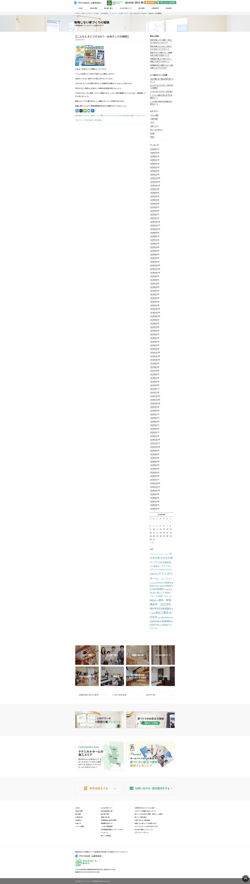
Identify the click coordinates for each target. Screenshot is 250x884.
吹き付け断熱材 (164, 582)
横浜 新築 (164, 600)
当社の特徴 (93, 8)
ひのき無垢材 (164, 562)
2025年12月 (154, 178)
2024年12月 (154, 222)
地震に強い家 (105, 817)
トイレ (97, 115)
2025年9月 (153, 189)
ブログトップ (80, 120)
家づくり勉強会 (106, 836)
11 (157, 529)
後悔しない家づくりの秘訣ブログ (146, 823)
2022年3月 (153, 342)
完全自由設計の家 (106, 811)
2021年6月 (153, 374)
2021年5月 (153, 378)
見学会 (152, 137)
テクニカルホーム (110, 115)
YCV (151, 554)
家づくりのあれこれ (156, 130)
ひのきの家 (121, 115)
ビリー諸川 (161, 579)
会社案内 (169, 8)
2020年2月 (153, 432)
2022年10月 (154, 316)
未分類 (152, 133)
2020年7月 (153, 414)
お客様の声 (155, 8)
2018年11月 (154, 487)
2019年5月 (153, 465)
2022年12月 (154, 309)
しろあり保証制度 (106, 826)
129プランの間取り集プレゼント (145, 811)
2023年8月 (153, 280)
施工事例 (141, 8)
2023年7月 (153, 283)
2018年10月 (154, 490)
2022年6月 (153, 331)
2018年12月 (154, 483)
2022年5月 (153, 334)
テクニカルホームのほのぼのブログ (146, 826)
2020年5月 (153, 421)
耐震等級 (166, 621)
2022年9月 (153, 320)
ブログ (86, 115)
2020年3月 (153, 429)
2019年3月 (153, 472)
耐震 (171, 618)
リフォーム (104, 832)
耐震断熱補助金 (155, 621)
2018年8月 (153, 498)
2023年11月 (154, 269)
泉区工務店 (130, 115)
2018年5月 (153, 509)
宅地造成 (166, 589)
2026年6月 (153, 156)
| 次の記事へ (98, 120)
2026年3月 (153, 167)
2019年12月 (154, 440)
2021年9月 (153, 363)
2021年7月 (153, 371)
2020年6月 (153, 418)
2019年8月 (153, 454)
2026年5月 (153, 160)
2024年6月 (153, 243)
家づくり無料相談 (140, 817)
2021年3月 (153, 385)
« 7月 (151, 542)
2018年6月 (153, 505)
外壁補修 (159, 589)
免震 (153, 583)
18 (157, 532)
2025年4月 (153, 207)
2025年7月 (153, 196)
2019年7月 (153, 458)
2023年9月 (153, 276)
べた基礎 (153, 566)
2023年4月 (153, 294)
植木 (157, 600)
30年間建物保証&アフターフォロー (112, 829)
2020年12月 (154, 396)
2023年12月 (154, 265)
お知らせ (78, 823)
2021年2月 (153, 389)
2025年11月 (154, 182)
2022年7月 (153, 327)
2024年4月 (153, 251)
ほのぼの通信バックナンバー (144, 829)
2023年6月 (153, 287)
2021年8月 (153, 367)
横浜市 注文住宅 (160, 604)
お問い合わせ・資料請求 (142, 820)
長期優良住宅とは (106, 823)
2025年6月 (153, 200)
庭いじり (161, 592)
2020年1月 (153, 436)
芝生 (160, 625)
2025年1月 (153, 218)
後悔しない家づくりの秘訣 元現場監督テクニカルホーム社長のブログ (104, 13)
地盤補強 (161, 586)
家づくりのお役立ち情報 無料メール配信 (148, 814)
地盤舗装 (157, 586)
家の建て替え (108, 8)
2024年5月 (153, 247)
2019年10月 (154, 447)
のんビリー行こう (164, 554)
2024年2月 (153, 258)
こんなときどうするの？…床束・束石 (161, 91)
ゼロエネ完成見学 (160, 570)
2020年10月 (154, 403)
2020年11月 (154, 400)
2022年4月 (153, 338)
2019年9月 (153, 450)
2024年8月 (153, 236)
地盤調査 (168, 585)
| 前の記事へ (89, 120)
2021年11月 (154, 356)
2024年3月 (153, 254)
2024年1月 (153, 262)
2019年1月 (153, 480)
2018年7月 (153, 501)
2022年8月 (153, 323)
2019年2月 (153, 476)
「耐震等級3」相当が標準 (108, 820)
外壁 (153, 589)
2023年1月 (153, 305)
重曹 (101, 115)
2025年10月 (154, 185)
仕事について (154, 126)
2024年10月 (154, 229)
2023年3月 (153, 298)
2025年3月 (153, 211)
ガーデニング (164, 566)
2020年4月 (153, 425)
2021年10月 (154, 360)
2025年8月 (153, 193)
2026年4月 (153, 164)
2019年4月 (153, 469)
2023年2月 (153, 302)
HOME (80, 8)
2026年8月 (153, 149)
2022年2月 (153, 345)
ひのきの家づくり (126, 8)
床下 (155, 592)
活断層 (159, 617)
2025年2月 (153, 214)
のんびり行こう (156, 554)
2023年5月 (153, 291)
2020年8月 (153, 410)
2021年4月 (153, 381)
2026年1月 (153, 174)
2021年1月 (153, 392)
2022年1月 (153, 349)
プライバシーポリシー (142, 832)
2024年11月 (154, 225)
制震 (156, 583)
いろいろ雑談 (154, 115)
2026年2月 (153, 171)
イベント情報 (79, 826)
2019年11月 (154, 443)
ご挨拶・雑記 (154, 119)
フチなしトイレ (140, 115)
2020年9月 (153, 407)
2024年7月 (153, 240)
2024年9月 (153, 233)
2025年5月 (153, 204)
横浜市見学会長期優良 (160, 608)
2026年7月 (153, 153)
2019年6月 (153, 461)
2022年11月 (154, 312)
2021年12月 (154, 352)
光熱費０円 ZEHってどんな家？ (145, 808)
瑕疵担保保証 (165, 618)
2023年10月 (154, 272)
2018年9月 (153, 494)
